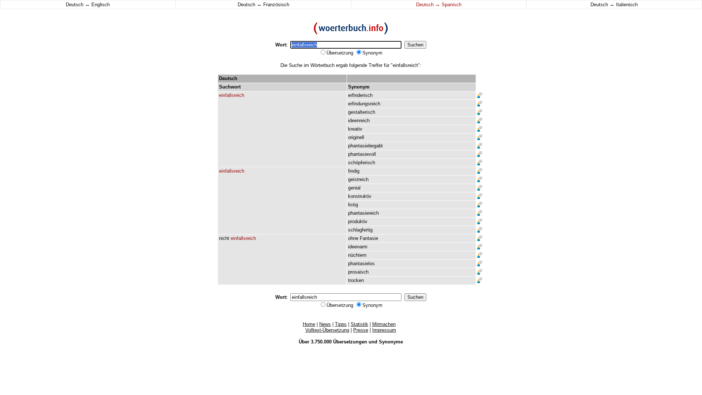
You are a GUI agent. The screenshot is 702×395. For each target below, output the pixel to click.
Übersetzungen (350, 342)
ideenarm (357, 246)
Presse (360, 330)
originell (356, 137)
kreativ (355, 129)
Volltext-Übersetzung (327, 330)
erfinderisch (360, 95)
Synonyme (391, 342)
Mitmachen (384, 324)
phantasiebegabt (365, 145)
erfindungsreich (364, 103)
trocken (356, 280)
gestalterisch (361, 112)
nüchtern (357, 255)
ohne (353, 238)
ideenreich (359, 120)
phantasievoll (362, 154)
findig (353, 171)
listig (353, 204)
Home (309, 324)
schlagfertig (360, 230)
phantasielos (361, 263)
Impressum (384, 330)
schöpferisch (361, 162)
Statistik (359, 324)
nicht (224, 238)
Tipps (341, 324)
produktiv (357, 221)
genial (354, 188)
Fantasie (369, 238)
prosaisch (358, 272)
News (325, 324)
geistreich (358, 179)
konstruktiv (359, 196)
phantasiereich (363, 213)
